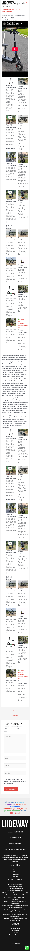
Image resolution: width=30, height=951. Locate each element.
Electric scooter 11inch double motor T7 (15, 893)
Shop (15, 872)
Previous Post (14, 711)
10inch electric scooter (15, 907)
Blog (16, 9)
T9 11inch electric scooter (15, 890)
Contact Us (15, 874)
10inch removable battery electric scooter (15, 905)
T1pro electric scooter (15, 884)
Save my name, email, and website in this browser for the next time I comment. (15, 781)
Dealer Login (15, 930)
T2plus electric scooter (15, 886)
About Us (15, 876)
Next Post (15, 715)
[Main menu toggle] (26, 3)
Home (15, 870)
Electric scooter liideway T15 (15, 895)
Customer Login (15, 928)
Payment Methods (15, 935)
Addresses (15, 933)
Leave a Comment (8, 9)
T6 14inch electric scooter (15, 888)
